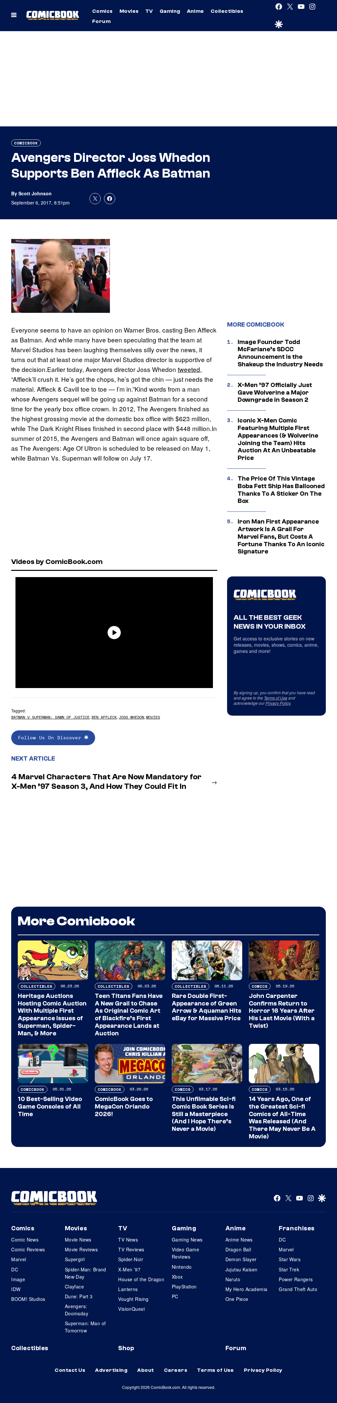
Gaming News (187, 1239)
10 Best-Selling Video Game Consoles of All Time (50, 1106)
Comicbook (26, 143)
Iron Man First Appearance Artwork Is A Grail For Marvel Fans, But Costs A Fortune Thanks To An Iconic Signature (281, 536)
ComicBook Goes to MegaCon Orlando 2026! (124, 1106)
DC (14, 1269)
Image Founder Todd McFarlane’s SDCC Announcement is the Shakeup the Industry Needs (280, 353)
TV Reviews (131, 1249)
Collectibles (227, 11)
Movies (129, 11)
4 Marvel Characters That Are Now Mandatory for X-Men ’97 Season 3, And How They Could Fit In (106, 781)
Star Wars (289, 1259)
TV (149, 11)
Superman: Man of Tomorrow (85, 1327)
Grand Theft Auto (298, 1289)
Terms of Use (275, 698)
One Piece (236, 1299)
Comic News (25, 1239)
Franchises (297, 1228)
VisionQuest (131, 1309)
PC (175, 1296)
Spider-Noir (130, 1259)
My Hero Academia (246, 1289)
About (145, 1370)
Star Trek (289, 1269)
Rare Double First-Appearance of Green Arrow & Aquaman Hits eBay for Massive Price (206, 1007)
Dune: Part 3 (79, 1296)
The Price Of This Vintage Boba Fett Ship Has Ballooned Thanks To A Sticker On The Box (281, 490)
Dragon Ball (238, 1249)
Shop (126, 1348)
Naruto (233, 1279)
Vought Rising (133, 1299)
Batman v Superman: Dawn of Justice (50, 717)
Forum (101, 21)
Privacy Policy (278, 703)
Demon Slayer (241, 1259)
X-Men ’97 (129, 1269)
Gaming (170, 11)
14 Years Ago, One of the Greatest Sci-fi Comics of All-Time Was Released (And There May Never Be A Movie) (282, 1117)
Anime (195, 11)
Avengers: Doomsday (76, 1310)
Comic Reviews (28, 1249)
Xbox (177, 1276)
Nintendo (182, 1266)
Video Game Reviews (185, 1253)
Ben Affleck (104, 717)
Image (18, 1279)
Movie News (78, 1239)
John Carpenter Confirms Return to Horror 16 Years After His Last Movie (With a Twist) (282, 1010)
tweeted (189, 369)
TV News (128, 1239)
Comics (102, 11)
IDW (15, 1289)
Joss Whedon (131, 717)
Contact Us (70, 1370)
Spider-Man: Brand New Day (85, 1273)
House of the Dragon (141, 1279)
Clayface (74, 1286)
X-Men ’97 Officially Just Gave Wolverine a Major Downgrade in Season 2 (275, 392)
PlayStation (184, 1286)
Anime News (239, 1239)
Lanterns (128, 1289)
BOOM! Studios (28, 1299)
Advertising (111, 1370)
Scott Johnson (35, 193)
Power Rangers (296, 1279)
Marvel (18, 1259)
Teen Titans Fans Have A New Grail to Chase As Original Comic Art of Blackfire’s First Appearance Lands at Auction (129, 1014)
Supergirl (75, 1259)
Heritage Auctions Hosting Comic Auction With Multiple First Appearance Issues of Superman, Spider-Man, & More (52, 1014)
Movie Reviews (81, 1249)
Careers (175, 1370)
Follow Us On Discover (51, 737)
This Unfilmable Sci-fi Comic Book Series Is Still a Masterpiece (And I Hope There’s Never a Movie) (204, 1114)
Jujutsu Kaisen (241, 1269)
